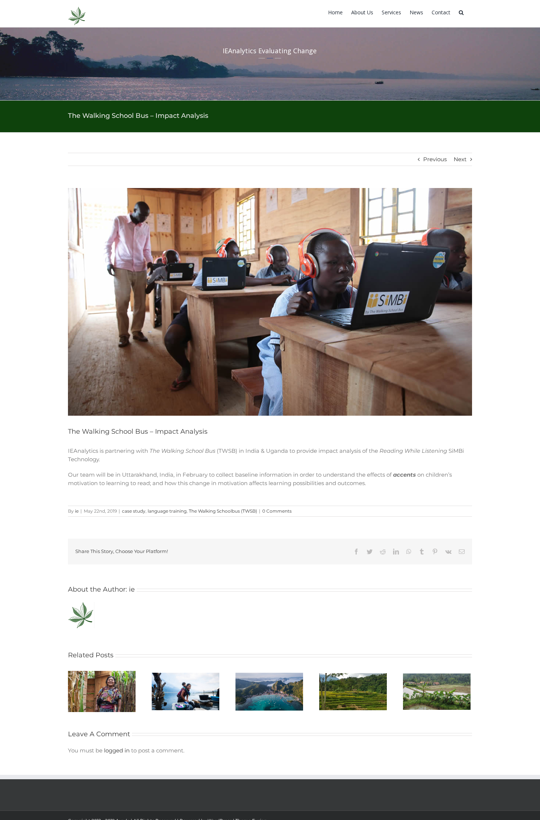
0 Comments (277, 511)
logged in (117, 750)
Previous (435, 159)
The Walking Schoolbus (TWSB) (223, 511)
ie (77, 511)
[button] (461, 12)
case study (133, 511)
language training (167, 511)
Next (460, 159)
